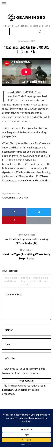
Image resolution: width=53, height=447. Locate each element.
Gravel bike (8, 197)
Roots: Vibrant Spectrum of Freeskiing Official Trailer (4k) (26, 239)
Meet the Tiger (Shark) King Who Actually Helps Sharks (26, 254)
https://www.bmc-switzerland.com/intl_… (26, 180)
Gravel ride (22, 197)
